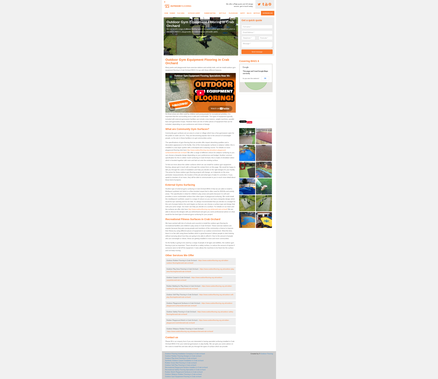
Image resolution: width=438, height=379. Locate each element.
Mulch (249, 13)
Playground (233, 13)
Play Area (180, 13)
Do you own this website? (251, 78)
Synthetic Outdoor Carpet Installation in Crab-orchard (184, 360)
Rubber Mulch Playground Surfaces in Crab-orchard (184, 372)
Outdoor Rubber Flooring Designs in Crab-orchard (183, 356)
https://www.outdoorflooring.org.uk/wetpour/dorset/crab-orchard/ (190, 331)
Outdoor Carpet (194, 13)
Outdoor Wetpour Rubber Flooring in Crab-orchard (183, 374)
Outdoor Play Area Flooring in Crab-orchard (181, 358)
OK (265, 78)
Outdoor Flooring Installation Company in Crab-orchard (185, 354)
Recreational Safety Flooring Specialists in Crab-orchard (185, 370)
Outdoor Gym (267, 13)
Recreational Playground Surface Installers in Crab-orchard (186, 367)
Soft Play (222, 13)
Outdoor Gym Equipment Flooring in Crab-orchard (183, 376)
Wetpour (256, 13)
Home (166, 13)
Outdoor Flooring (267, 354)
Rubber (172, 13)
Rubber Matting (210, 13)
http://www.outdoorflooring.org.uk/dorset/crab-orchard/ (207, 209)
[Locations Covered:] (164, 2)
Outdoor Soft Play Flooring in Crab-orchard (180, 365)
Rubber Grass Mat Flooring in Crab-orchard (181, 363)
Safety (242, 13)
